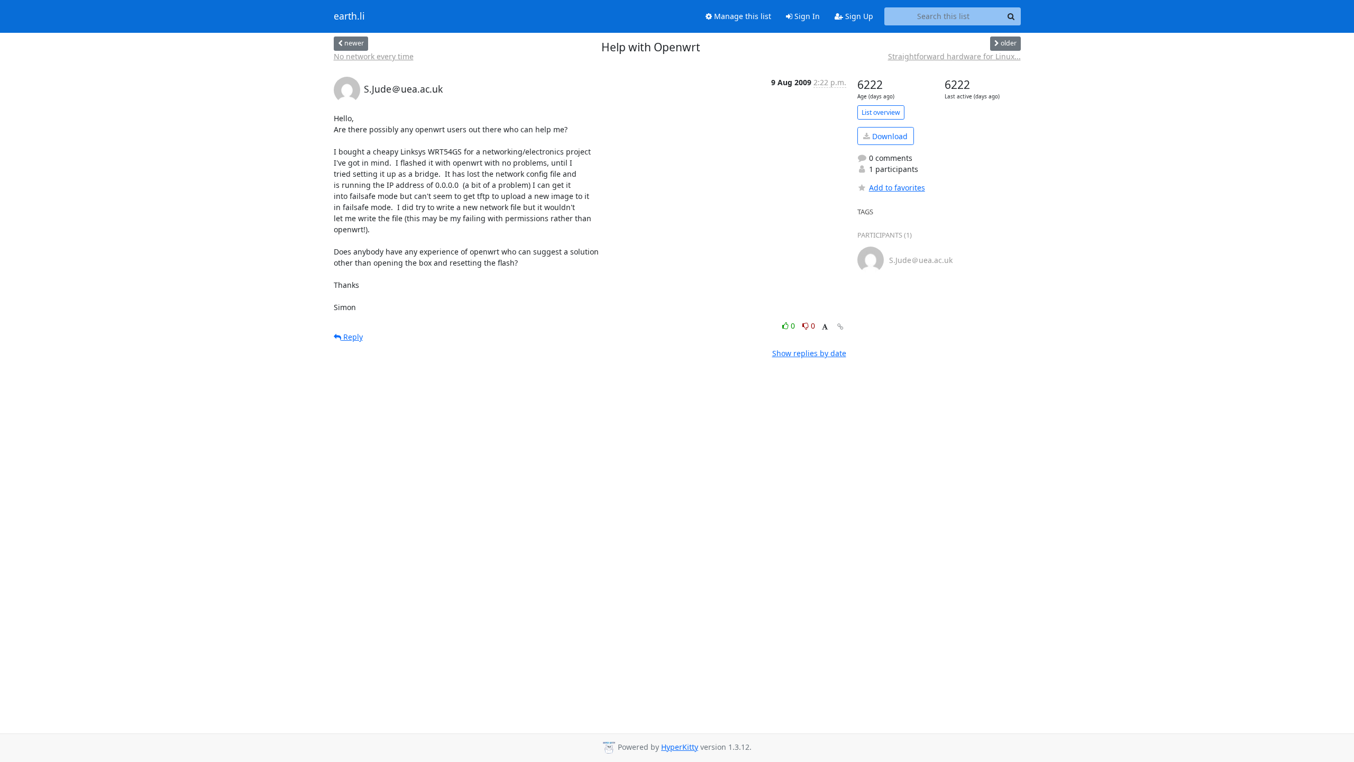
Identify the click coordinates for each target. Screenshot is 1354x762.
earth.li (349, 16)
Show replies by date (809, 353)
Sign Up (858, 16)
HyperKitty (679, 747)
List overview (881, 112)
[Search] (1011, 16)
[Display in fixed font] (825, 327)
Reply (352, 337)
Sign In (806, 16)
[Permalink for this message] (840, 327)
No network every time (374, 56)
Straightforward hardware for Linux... (954, 56)
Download (889, 136)
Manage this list (741, 16)
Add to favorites (897, 188)
